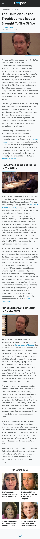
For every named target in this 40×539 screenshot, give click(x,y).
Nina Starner (8, 27)
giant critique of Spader (24, 345)
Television (6, 9)
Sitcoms (15, 9)
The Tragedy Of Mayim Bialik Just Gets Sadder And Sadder (10, 494)
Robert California (9, 158)
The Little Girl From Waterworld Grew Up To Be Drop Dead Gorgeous (29, 495)
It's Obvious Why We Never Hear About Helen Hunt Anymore (28, 523)
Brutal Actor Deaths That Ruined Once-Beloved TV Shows (9, 523)
